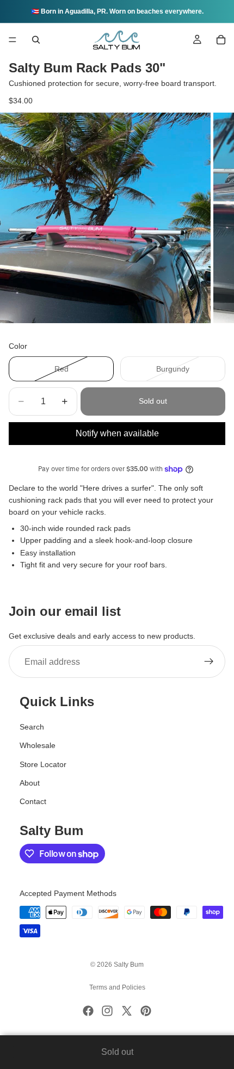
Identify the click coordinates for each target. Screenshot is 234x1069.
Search (32, 726)
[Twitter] (126, 1010)
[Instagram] (107, 1010)
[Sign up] (209, 662)
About (30, 782)
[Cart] (221, 40)
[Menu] (12, 39)
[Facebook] (88, 1010)
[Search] (36, 40)
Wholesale (38, 745)
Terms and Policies (117, 987)
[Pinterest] (145, 1010)
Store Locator (43, 764)
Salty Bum (129, 964)
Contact (33, 802)
